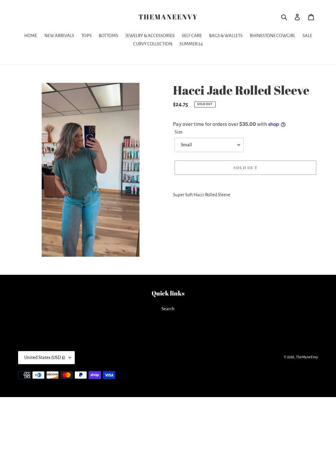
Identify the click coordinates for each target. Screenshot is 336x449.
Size (178, 132)
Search (168, 308)
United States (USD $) (44, 357)
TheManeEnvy (168, 17)
